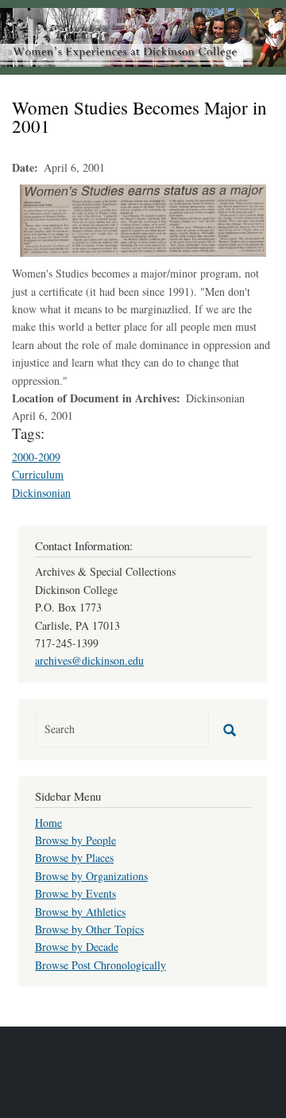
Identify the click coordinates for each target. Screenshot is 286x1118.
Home (48, 822)
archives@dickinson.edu (89, 660)
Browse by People (75, 840)
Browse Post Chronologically (100, 964)
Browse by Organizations (91, 875)
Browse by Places (74, 857)
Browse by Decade (76, 946)
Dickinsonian (41, 492)
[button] (143, 219)
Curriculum (38, 474)
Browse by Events (75, 893)
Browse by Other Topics (89, 929)
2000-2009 (36, 456)
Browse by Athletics (80, 911)
